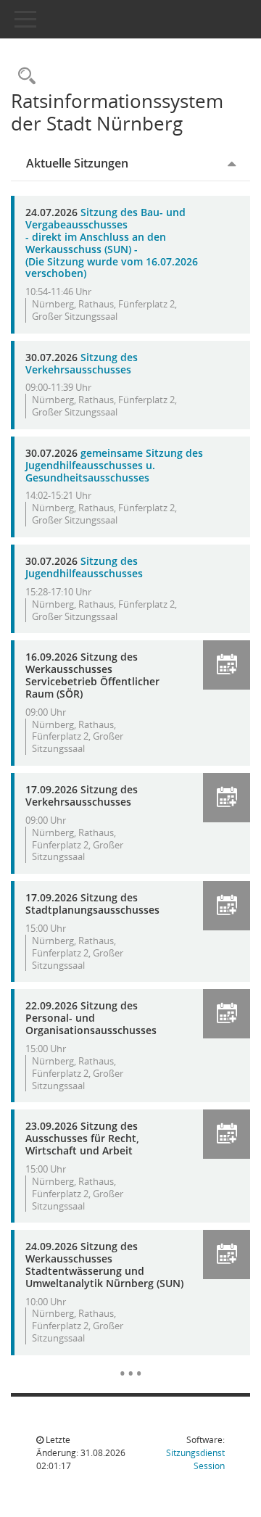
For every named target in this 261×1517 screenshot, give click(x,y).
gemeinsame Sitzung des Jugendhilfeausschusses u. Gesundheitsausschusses (114, 465)
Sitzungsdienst (195, 1459)
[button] (226, 665)
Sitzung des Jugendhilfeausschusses (84, 567)
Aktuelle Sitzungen (77, 163)
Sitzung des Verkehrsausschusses (81, 363)
